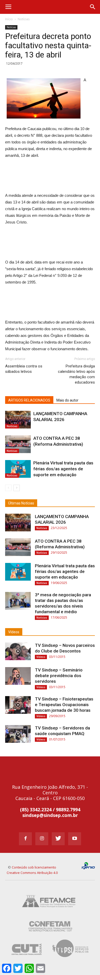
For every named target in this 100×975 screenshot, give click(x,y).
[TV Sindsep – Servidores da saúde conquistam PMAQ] (18, 734)
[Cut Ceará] (26, 958)
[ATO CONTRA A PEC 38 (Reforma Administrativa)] (18, 444)
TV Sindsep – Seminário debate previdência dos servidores (59, 675)
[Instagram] (41, 838)
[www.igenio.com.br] (88, 868)
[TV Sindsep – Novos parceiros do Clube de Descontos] (18, 651)
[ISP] (71, 958)
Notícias (23, 19)
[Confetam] (50, 934)
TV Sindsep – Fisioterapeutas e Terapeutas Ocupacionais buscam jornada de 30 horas (64, 704)
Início (9, 19)
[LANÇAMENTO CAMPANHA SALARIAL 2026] (18, 419)
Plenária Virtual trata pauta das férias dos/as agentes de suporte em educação (63, 468)
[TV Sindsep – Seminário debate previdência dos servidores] (18, 676)
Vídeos (13, 632)
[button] (93, 7)
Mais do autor (67, 400)
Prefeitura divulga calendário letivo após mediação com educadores (76, 374)
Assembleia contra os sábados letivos (23, 369)
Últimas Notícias (21, 503)
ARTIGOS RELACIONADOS (29, 400)
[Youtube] (74, 838)
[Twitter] (58, 838)
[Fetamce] (50, 911)
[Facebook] (25, 838)
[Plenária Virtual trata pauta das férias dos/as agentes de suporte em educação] (18, 469)
